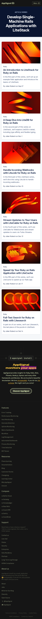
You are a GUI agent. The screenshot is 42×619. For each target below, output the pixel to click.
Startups (4, 556)
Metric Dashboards (8, 430)
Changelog (5, 475)
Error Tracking (6, 412)
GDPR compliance (14, 616)
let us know (26, 577)
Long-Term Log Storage (10, 560)
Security (4, 546)
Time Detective (7, 448)
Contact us (5, 535)
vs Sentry (5, 513)
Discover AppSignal (21, 391)
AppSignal (7, 605)
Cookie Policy (33, 613)
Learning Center (7, 479)
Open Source (6, 598)
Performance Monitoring (10, 416)
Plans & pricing (7, 461)
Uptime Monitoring (8, 426)
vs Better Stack (7, 496)
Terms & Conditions (11, 613)
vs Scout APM (6, 510)
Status (4, 542)
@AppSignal (8, 601)
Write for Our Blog (8, 591)
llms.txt (4, 486)
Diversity (4, 594)
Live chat (5, 539)
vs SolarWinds (6, 517)
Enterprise (5, 549)
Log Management (7, 437)
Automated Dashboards (9, 441)
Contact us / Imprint (27, 616)
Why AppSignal (7, 482)
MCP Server (5, 451)
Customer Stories (7, 472)
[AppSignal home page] (8, 3)
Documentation (7, 465)
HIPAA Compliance (8, 563)
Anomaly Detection (8, 423)
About (4, 584)
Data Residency (7, 553)
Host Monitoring (7, 419)
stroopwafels (22, 380)
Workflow (5, 434)
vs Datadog (5, 499)
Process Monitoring (8, 444)
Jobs (3, 587)
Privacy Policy (23, 613)
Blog (3, 468)
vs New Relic (6, 506)
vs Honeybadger (7, 503)
